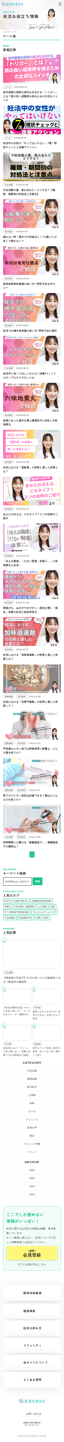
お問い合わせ (33, 1414)
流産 (53, 906)
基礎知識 (32, 1078)
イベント (32, 1152)
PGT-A (8, 901)
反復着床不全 (25, 918)
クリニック (32, 1119)
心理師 (32, 1095)
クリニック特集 (32, 1143)
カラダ (32, 1111)
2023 (32, 1194)
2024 (32, 1186)
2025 (32, 1178)
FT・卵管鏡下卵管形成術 (17, 912)
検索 (37, 881)
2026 (32, 1170)
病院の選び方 (21, 901)
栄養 (32, 1103)
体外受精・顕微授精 (24, 906)
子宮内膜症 (10, 918)
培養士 (8, 906)
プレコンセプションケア (44, 912)
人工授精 (42, 906)
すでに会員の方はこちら (32, 1264)
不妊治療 (32, 1070)
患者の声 (32, 1127)
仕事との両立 (42, 918)
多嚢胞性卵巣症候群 (41, 901)
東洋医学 (32, 1087)
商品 (32, 1135)
